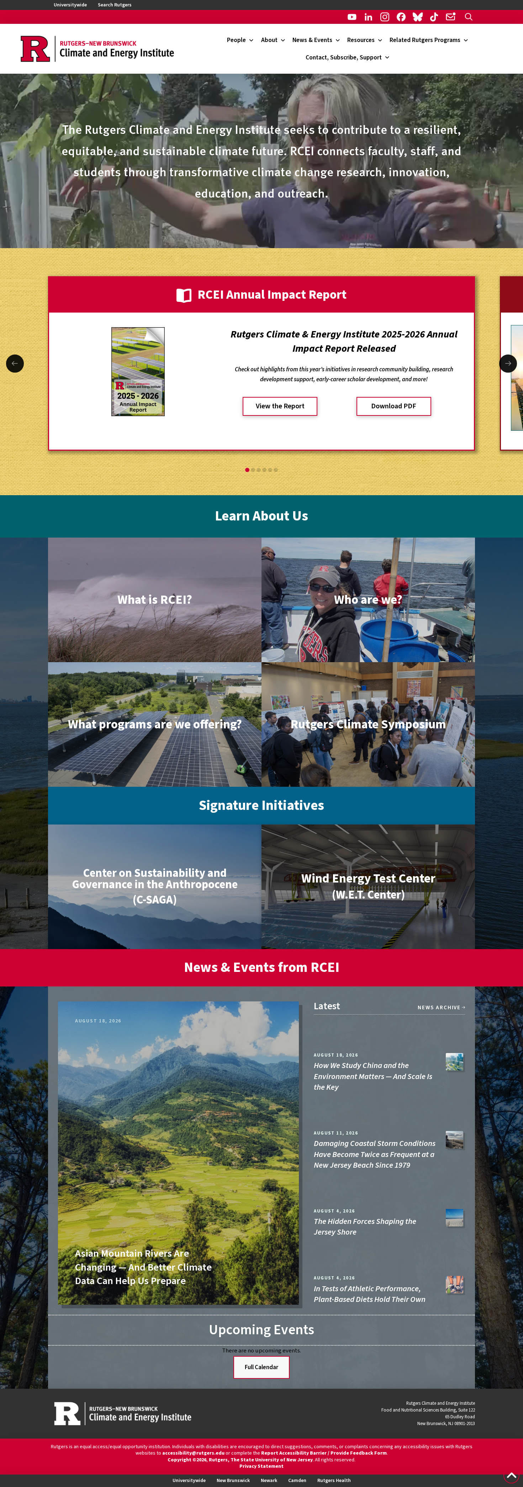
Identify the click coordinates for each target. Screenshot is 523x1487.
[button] (469, 17)
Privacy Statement (261, 1466)
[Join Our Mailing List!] (451, 17)
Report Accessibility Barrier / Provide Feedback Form (324, 1453)
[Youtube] (352, 17)
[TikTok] (434, 17)
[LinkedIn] (368, 17)
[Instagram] (385, 17)
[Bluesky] (417, 17)
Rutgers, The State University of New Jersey (261, 1460)
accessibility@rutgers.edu (193, 1453)
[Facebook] (401, 17)
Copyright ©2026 (187, 1460)
